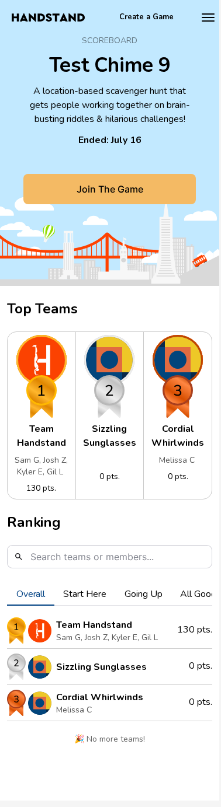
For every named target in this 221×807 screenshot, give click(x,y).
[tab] (30, 594)
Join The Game (110, 189)
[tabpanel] (109, 685)
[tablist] (109, 594)
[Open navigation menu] (208, 17)
